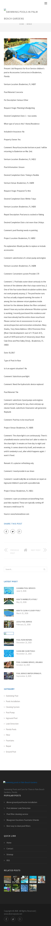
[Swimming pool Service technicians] (33, 888)
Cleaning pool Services (25, 588)
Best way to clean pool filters (18, 826)
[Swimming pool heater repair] (33, 879)
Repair (29, 24)
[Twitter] (12, 531)
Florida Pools (11, 729)
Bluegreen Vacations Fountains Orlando (23, 820)
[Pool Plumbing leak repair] (16, 879)
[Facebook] (6, 531)
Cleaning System (12, 707)
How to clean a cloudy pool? (28, 610)
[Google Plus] (19, 531)
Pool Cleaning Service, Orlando (29, 662)
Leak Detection (12, 723)
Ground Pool (11, 751)
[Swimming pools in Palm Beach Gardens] (23, 14)
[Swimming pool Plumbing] (7, 879)
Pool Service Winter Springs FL (28, 673)
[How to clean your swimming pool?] (16, 888)
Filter (8, 735)
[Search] (44, 569)
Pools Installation (13, 701)
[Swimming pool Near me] (24, 879)
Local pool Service (24, 622)
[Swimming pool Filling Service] (41, 879)
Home (21, 24)
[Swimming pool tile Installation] (24, 888)
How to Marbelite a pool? (26, 599)
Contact (10, 848)
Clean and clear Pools (25, 651)
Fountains (10, 740)
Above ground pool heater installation (22, 802)
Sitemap (10, 854)
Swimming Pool (12, 696)
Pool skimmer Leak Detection (18, 808)
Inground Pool (11, 718)
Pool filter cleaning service (17, 814)
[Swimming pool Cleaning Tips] (7, 888)
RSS (8, 860)
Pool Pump (10, 712)
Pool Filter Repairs (24, 640)
